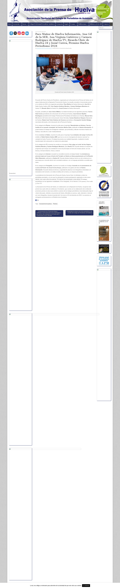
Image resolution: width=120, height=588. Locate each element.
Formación (59, 24)
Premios (72, 24)
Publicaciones (82, 24)
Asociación (16, 24)
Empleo (66, 24)
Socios (24, 24)
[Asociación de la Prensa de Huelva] (60, 11)
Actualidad (38, 31)
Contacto (106, 24)
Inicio (9, 24)
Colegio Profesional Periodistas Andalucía (42, 24)
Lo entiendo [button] (86, 585)
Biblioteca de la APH (96, 24)
